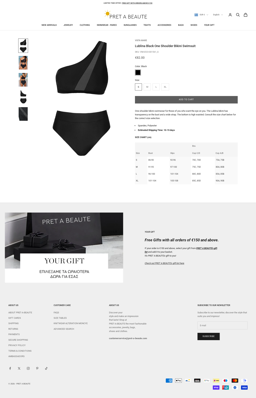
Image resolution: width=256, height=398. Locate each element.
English (216, 15)
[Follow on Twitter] (19, 368)
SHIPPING (13, 323)
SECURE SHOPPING (18, 340)
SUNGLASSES (130, 25)
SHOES (194, 25)
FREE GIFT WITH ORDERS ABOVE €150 (137, 3)
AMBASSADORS (16, 356)
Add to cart (186, 99)
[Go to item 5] (23, 114)
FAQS (56, 312)
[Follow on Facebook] (10, 368)
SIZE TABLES (60, 318)
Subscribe (209, 336)
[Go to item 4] (23, 97)
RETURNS (13, 329)
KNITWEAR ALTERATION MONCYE (71, 323)
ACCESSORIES (164, 25)
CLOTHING (85, 25)
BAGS (181, 25)
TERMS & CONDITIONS (20, 351)
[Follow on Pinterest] (37, 368)
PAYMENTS (14, 334)
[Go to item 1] (23, 46)
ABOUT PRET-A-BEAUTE (20, 312)
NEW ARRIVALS (49, 25)
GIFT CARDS (14, 318)
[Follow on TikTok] (46, 368)
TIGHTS (147, 25)
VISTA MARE (141, 40)
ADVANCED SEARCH (64, 329)
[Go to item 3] (23, 80)
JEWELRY (68, 25)
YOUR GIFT (209, 25)
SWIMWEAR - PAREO (107, 25)
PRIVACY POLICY (17, 345)
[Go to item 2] (23, 63)
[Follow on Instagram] (28, 368)
